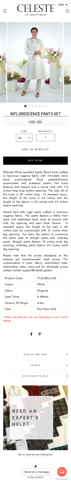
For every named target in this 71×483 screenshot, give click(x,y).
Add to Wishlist (35, 149)
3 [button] (33, 106)
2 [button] (29, 106)
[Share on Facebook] (31, 334)
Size (24, 131)
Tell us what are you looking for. (35, 454)
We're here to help (36, 376)
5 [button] (40, 106)
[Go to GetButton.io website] (62, 479)
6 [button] (43, 106)
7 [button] (46, 106)
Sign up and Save (36, 354)
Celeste (35, 365)
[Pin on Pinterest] (39, 334)
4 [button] (36, 106)
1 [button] (25, 106)
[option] (35, 62)
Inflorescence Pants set (35, 113)
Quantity (45, 131)
